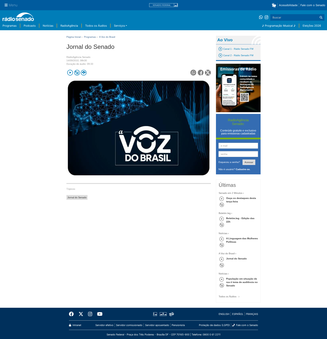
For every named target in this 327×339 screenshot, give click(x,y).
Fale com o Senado (312, 5)
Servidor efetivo (104, 325)
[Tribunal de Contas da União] (171, 314)
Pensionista (178, 325)
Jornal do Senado (77, 197)
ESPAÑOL (237, 314)
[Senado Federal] (163, 5)
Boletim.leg (225, 213)
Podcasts (30, 25)
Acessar (249, 162)
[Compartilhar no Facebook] (201, 73)
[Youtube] (99, 314)
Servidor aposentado (157, 325)
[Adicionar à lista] (77, 73)
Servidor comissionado (129, 325)
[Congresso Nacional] (163, 314)
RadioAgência (69, 25)
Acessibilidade (288, 5)
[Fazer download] (84, 73)
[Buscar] (321, 17)
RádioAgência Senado (78, 57)
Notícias (48, 25)
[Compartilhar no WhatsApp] (193, 73)
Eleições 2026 (312, 25)
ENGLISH (224, 314)
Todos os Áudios (96, 25)
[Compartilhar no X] (208, 73)
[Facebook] (72, 314)
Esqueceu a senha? (229, 162)
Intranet (76, 325)
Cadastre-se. (243, 169)
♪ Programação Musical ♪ (278, 25)
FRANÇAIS (252, 314)
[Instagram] (266, 17)
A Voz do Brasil (227, 253)
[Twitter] (81, 314)
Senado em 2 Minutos (230, 193)
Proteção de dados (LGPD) (214, 325)
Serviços (119, 25)
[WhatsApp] (262, 17)
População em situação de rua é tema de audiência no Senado (242, 282)
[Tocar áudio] (70, 73)
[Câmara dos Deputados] (155, 314)
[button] (274, 5)
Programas (10, 25)
